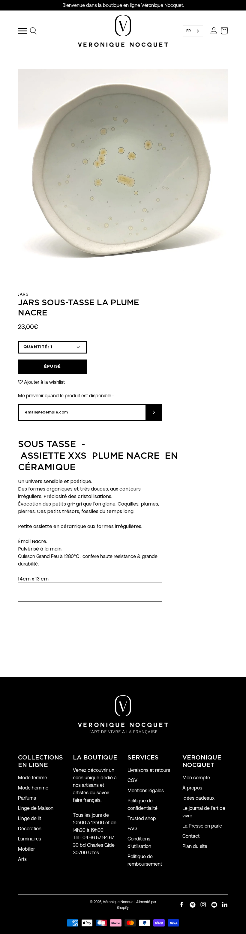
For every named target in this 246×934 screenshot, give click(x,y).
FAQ (132, 828)
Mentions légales (146, 790)
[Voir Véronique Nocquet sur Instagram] (203, 905)
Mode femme (32, 777)
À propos (192, 787)
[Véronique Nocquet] (123, 31)
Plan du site (194, 846)
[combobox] (193, 31)
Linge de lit (29, 818)
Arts (22, 859)
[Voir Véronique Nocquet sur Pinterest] (193, 905)
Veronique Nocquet (201, 761)
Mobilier (26, 849)
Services (143, 758)
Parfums (27, 798)
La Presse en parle (202, 825)
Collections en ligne (40, 761)
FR (188, 30)
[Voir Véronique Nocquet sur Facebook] (182, 905)
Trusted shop (142, 818)
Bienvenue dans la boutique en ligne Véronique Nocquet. (123, 5)
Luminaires (29, 838)
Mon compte (196, 777)
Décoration (29, 828)
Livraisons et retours (149, 770)
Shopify (123, 907)
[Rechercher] (33, 30)
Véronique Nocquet (119, 902)
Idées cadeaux (198, 798)
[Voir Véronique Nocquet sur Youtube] (214, 905)
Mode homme (33, 787)
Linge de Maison (35, 808)
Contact (191, 836)
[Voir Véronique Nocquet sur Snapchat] (225, 905)
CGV (132, 780)
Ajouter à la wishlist (44, 382)
